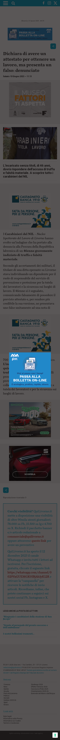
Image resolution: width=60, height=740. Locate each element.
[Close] (51, 352)
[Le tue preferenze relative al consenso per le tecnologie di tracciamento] (55, 735)
